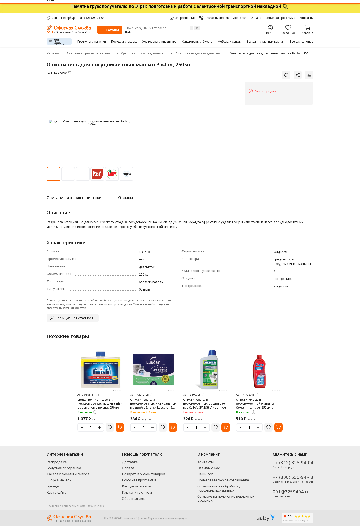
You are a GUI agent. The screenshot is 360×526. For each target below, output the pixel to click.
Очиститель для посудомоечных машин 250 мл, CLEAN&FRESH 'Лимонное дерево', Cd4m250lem (204, 405)
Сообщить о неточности (75, 318)
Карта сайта (56, 492)
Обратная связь (135, 498)
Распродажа (57, 462)
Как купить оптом (137, 492)
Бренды (53, 486)
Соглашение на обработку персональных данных (218, 488)
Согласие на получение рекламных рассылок (225, 498)
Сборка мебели (59, 480)
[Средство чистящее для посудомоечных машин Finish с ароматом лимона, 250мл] (100, 370)
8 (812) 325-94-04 (92, 18)
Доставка (239, 17)
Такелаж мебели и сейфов (68, 474)
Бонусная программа (280, 17)
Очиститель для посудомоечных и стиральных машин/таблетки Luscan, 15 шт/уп (153, 405)
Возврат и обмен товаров (143, 474)
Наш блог (205, 474)
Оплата (256, 17)
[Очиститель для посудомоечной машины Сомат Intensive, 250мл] (259, 370)
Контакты (306, 17)
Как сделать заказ (137, 486)
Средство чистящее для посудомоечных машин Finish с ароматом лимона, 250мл (99, 403)
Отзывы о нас (208, 468)
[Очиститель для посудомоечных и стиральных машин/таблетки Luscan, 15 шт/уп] (153, 370)
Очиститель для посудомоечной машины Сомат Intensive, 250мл (255, 403)
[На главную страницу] (69, 32)
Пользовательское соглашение (223, 480)
